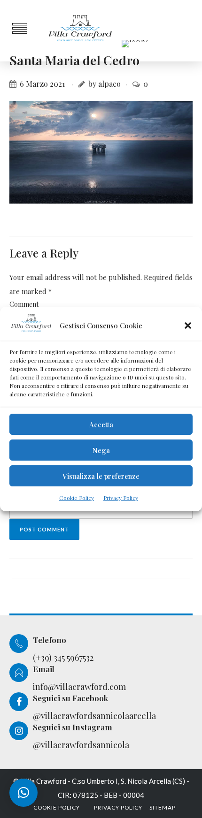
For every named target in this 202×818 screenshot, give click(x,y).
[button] (188, 325)
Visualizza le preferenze (101, 476)
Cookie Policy (76, 497)
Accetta (101, 424)
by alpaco (104, 84)
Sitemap (162, 807)
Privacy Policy (120, 497)
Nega (101, 450)
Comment (24, 304)
